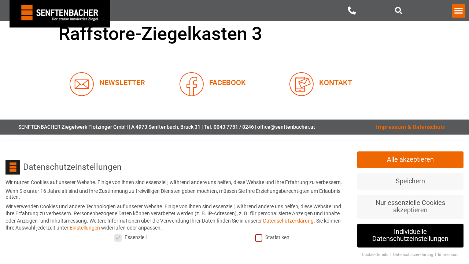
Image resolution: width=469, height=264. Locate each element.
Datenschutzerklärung (288, 221)
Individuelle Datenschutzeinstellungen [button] (410, 235)
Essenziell (136, 237)
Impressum (448, 254)
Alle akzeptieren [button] (410, 159)
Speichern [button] (410, 181)
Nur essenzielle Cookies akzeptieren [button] (410, 206)
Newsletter (122, 82)
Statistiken (277, 237)
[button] (399, 10)
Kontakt (335, 82)
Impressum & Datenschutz (410, 127)
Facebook (227, 82)
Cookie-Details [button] (375, 254)
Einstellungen (85, 228)
